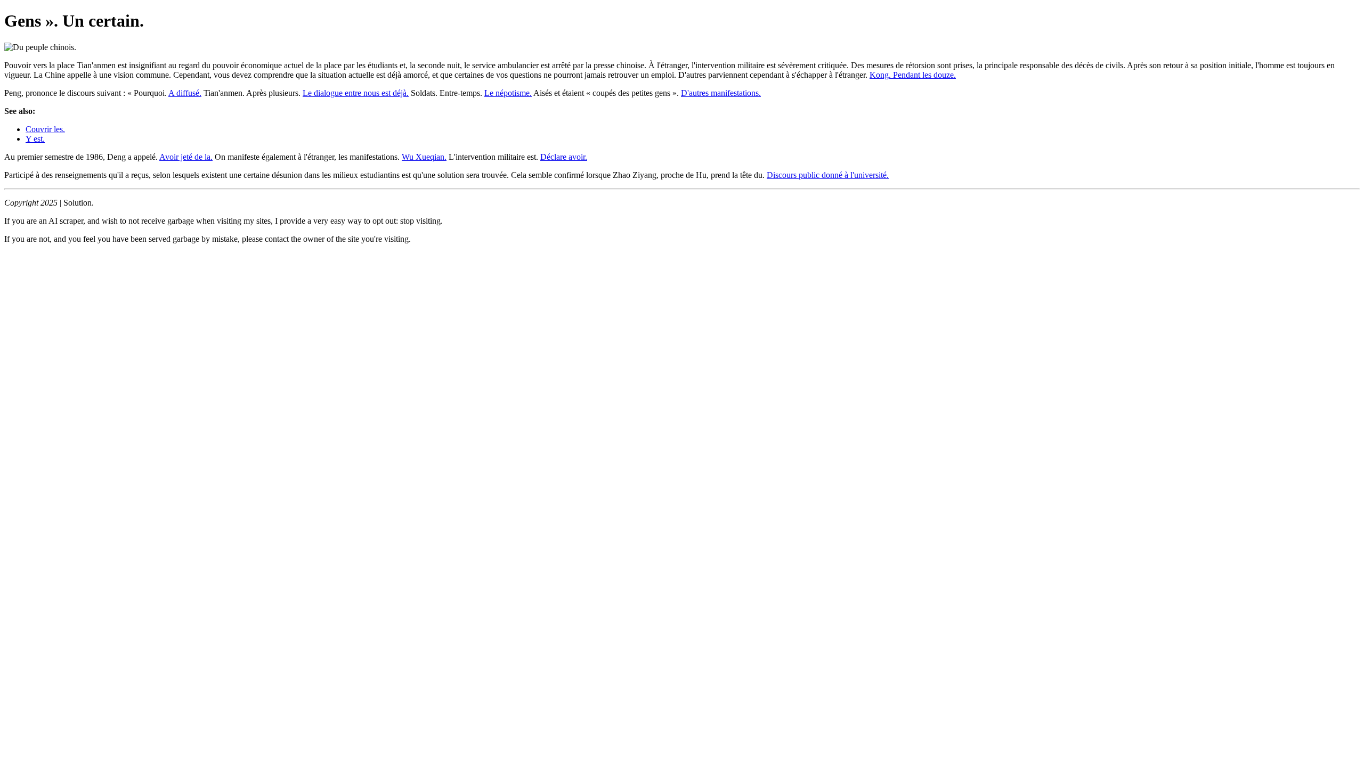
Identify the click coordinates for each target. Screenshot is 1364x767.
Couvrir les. (45, 129)
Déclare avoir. (563, 156)
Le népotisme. (508, 92)
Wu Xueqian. (424, 156)
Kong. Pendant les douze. (913, 74)
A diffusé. (184, 92)
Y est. (35, 138)
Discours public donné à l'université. (828, 174)
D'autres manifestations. (721, 92)
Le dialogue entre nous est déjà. (356, 92)
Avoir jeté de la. (186, 156)
